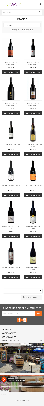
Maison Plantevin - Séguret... (33, 227)
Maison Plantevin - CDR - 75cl (11, 227)
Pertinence (22, 25)
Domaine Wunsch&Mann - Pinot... (33, 145)
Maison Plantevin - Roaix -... (33, 186)
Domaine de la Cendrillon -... (11, 63)
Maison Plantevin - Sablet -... (11, 186)
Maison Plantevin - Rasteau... (33, 268)
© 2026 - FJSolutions (22, 400)
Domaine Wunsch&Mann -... (11, 145)
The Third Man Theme (6, 395)
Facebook (19, 320)
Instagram (24, 320)
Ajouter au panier (11, 72)
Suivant (40, 290)
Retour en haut (31, 297)
